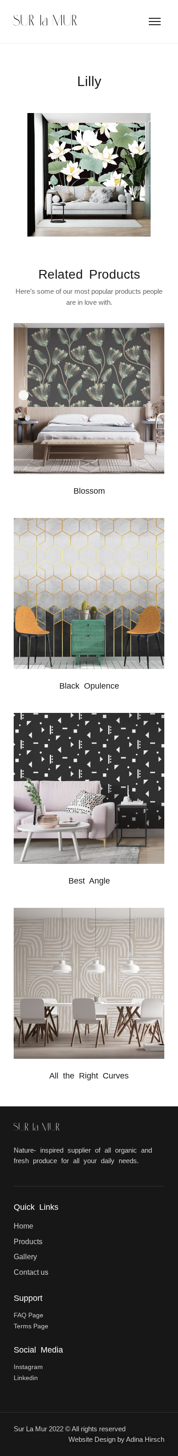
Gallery (25, 1257)
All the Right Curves (89, 1075)
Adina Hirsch (145, 1439)
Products (28, 1242)
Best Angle (89, 880)
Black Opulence (89, 685)
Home (23, 1226)
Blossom (89, 491)
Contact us (31, 1272)
